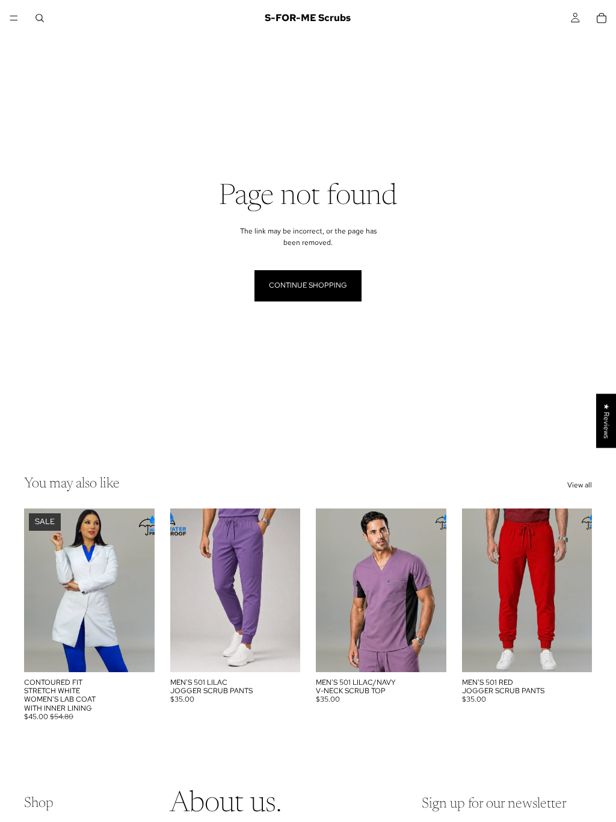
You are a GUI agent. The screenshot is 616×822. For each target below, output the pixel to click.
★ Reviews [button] (606, 420)
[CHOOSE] (136, 653)
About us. (226, 804)
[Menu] (14, 18)
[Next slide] (141, 590)
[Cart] (601, 18)
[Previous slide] (37, 590)
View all (579, 485)
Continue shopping (308, 285)
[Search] (39, 18)
